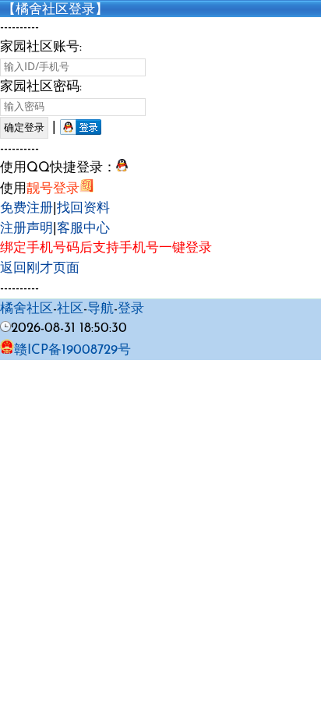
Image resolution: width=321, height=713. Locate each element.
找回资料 (83, 208)
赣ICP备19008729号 (72, 350)
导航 (100, 309)
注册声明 (26, 228)
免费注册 (26, 208)
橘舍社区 (26, 309)
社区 (70, 309)
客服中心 (83, 228)
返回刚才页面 (39, 268)
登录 (131, 309)
